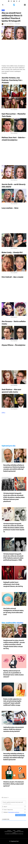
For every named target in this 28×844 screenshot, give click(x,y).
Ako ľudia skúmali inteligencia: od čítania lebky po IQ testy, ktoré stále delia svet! (13, 611)
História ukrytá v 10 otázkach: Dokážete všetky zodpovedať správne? (13, 784)
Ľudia (3, 10)
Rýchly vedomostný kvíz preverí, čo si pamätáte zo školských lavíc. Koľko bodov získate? (13, 674)
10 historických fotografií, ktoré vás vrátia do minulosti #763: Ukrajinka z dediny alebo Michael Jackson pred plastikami (14, 497)
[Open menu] (24, 4)
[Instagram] (11, 1)
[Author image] (2, 24)
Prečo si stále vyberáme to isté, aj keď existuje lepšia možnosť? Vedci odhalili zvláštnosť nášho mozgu (12, 702)
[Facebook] (9, 1)
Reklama (9, 830)
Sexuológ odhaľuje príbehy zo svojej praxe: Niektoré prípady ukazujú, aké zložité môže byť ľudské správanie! (13, 468)
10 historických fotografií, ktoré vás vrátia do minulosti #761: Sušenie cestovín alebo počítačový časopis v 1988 (13, 557)
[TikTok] (19, 1)
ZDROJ (3, 412)
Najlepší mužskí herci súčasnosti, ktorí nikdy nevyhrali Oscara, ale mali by (13, 584)
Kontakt (19, 830)
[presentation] (14, 455)
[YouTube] (14, 1)
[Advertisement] (14, 429)
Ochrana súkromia (8, 831)
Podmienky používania (18, 831)
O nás (14, 830)
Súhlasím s (11, 812)
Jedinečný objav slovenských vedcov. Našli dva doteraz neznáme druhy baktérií (13, 729)
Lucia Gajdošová (10, 24)
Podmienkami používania (13, 812)
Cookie (14, 832)
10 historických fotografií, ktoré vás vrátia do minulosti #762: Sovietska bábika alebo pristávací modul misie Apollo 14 (13, 528)
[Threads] (16, 1)
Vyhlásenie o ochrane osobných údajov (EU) (14, 833)
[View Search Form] (3, 5)
